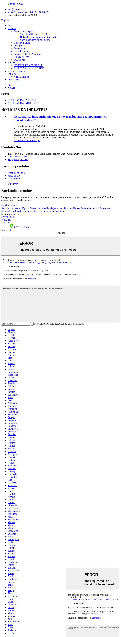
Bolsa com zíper (22, 42)
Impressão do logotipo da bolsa (16, 211)
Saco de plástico (71, 208)
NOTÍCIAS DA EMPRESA (28, 65)
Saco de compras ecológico (14, 208)
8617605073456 (22, 227)
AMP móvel (14, 178)
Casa (10, 25)
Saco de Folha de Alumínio (27, 54)
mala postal (19, 45)
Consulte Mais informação (27, 140)
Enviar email (7, 216)
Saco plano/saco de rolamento (35, 39)
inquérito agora (8, 205)
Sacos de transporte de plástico (48, 211)
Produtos (12, 28)
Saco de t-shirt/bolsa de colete (35, 34)
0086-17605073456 (17, 156)
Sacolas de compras (23, 31)
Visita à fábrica (21, 76)
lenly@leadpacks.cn (18, 159)
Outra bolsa (19, 59)
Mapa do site (14, 175)
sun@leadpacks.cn (17, 9)
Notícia (11, 62)
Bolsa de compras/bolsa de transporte (38, 37)
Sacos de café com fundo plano (96, 208)
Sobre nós (12, 74)
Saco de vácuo (21, 48)
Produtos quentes (16, 173)
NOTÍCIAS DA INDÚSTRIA (29, 68)
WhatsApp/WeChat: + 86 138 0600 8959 (28, 12)
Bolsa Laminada (22, 51)
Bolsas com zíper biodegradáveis (46, 208)
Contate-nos (14, 79)
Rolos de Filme (21, 56)
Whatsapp (6, 219)
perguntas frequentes (18, 71)
